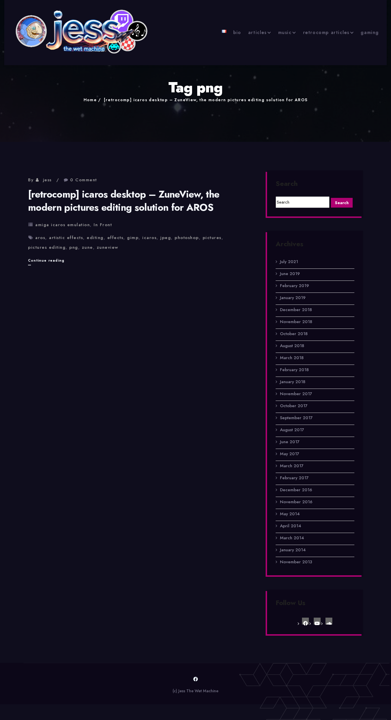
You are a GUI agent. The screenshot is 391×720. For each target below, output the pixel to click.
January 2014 (293, 550)
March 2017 (291, 466)
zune (87, 247)
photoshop (187, 237)
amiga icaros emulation (62, 225)
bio (237, 32)
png (73, 247)
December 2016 (296, 490)
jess (47, 180)
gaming (370, 32)
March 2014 (292, 538)
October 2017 (293, 406)
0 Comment (83, 180)
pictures (212, 237)
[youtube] (317, 621)
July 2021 (289, 261)
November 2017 (296, 394)
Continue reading (46, 261)
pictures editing (47, 247)
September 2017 (296, 418)
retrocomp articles (326, 32)
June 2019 (290, 274)
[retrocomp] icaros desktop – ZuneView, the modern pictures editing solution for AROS (206, 100)
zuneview (108, 247)
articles (257, 32)
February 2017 (294, 478)
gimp (133, 237)
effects (115, 237)
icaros (149, 237)
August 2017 (292, 430)
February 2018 (294, 370)
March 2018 (292, 358)
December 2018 (296, 310)
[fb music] (305, 621)
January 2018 (292, 382)
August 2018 (292, 346)
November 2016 (296, 502)
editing (95, 237)
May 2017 (289, 454)
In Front (103, 225)
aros (40, 237)
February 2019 (294, 286)
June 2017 (289, 442)
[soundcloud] (328, 621)
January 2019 (292, 298)
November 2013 (296, 562)
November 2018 (296, 322)
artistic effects (66, 237)
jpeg (165, 237)
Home (90, 100)
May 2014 (290, 514)
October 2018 (294, 334)
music (285, 32)
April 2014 (290, 526)
